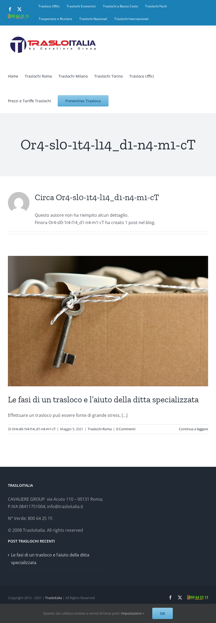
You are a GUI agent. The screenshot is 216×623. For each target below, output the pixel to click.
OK (162, 613)
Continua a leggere (193, 429)
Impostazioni (131, 613)
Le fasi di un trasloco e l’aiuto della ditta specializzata (103, 399)
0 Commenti (125, 429)
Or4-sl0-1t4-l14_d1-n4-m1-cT (34, 429)
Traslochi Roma (100, 429)
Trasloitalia (53, 597)
